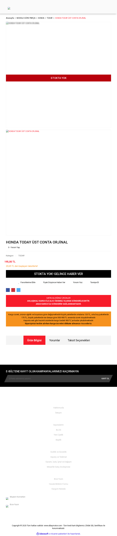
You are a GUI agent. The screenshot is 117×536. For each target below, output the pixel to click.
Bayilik (58, 440)
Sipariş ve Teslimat (58, 457)
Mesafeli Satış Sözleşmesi (58, 467)
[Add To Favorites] (26, 282)
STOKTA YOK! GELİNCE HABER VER (58, 274)
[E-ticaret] (58, 533)
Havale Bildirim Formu (58, 484)
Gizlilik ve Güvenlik (58, 452)
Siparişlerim (58, 425)
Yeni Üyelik (58, 435)
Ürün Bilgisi (34, 340)
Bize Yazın (58, 479)
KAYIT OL (105, 379)
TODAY (21, 255)
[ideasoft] (42, 533)
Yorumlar (54, 340)
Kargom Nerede (59, 489)
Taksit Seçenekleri (79, 340)
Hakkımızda (58, 408)
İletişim (58, 413)
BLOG (58, 430)
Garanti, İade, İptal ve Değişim (59, 462)
